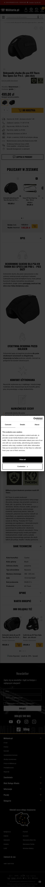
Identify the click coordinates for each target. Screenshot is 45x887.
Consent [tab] (8, 424)
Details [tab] (22, 424)
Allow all (22, 459)
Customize (21, 466)
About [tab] (37, 424)
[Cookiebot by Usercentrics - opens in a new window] (33, 418)
